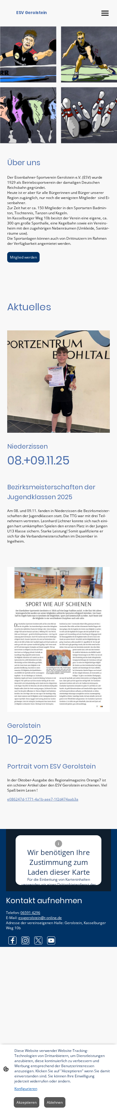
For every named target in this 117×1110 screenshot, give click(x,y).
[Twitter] (38, 940)
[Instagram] (25, 940)
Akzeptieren (26, 1102)
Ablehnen (55, 1102)
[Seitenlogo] (31, 19)
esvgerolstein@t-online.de (40, 917)
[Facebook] (12, 940)
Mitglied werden (23, 257)
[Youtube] (51, 940)
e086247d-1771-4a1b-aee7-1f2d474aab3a (42, 799)
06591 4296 (30, 912)
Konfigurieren (25, 1088)
